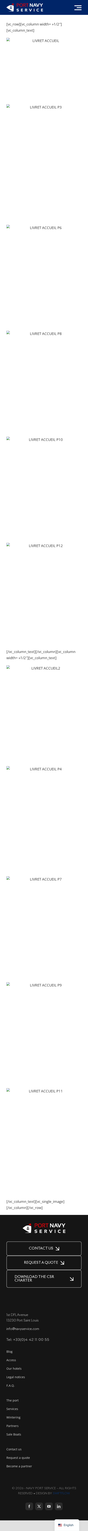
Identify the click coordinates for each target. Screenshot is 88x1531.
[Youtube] (49, 1506)
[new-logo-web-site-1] (24, 5)
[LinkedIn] (59, 1506)
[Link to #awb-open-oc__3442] (78, 7)
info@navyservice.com (22, 1329)
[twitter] (39, 1506)
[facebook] (29, 1506)
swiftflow (61, 1493)
